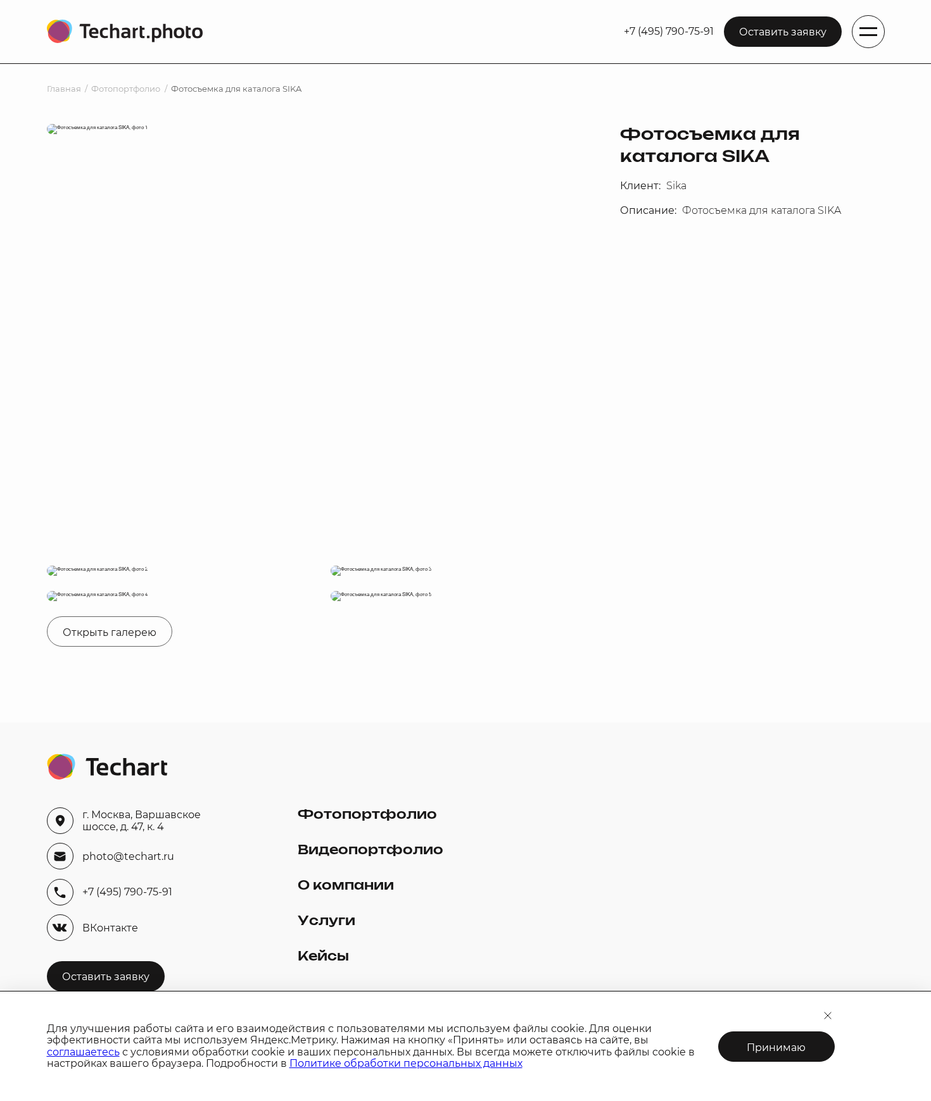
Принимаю (776, 1048)
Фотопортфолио (125, 89)
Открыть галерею (109, 632)
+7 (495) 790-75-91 (669, 31)
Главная (64, 89)
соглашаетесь (83, 1052)
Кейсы (323, 956)
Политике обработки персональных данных (405, 1063)
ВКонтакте (110, 928)
